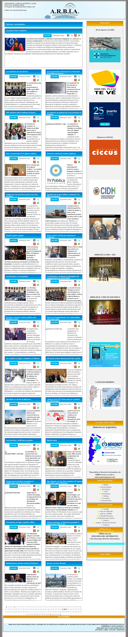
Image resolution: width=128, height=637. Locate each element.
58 (76, 609)
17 (48, 607)
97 (40, 614)
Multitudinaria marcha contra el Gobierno (22, 563)
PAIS (106, 491)
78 (49, 612)
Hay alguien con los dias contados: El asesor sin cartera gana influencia (64, 482)
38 (24, 609)
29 (78, 607)
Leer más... (47, 35)
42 (34, 609)
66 (19, 612)
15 (43, 607)
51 (56, 609)
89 (76, 612)
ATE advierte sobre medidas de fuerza (21, 113)
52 (59, 609)
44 (39, 609)
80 (53, 612)
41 (31, 609)
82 (59, 612)
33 (11, 609)
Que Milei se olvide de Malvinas (18, 399)
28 (75, 607)
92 (27, 614)
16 (45, 607)
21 (58, 607)
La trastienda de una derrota (17, 72)
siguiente (56, 614)
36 (19, 609)
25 (68, 607)
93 (30, 614)
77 (46, 612)
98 (42, 614)
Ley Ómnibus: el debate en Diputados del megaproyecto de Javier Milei (63, 277)
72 (33, 612)
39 (26, 609)
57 (73, 609)
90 (79, 612)
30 (80, 607)
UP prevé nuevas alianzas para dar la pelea (63, 358)
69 (26, 612)
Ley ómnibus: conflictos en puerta (19, 440)
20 (55, 607)
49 (51, 609)
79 (51, 612)
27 (73, 607)
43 (36, 609)
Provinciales (106, 494)
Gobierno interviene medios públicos (61, 154)
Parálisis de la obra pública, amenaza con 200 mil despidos (63, 195)
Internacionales (106, 487)
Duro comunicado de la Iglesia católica (21, 154)
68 (23, 612)
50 (54, 609)
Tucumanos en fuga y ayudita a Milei (20, 522)
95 (35, 614)
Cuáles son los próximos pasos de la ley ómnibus (22, 195)
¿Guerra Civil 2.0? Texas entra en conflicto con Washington (63, 400)
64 (13, 612)
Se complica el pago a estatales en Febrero (23, 358)
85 (66, 612)
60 (81, 609)
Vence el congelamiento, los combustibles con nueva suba (63, 318)
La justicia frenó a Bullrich (16, 31)
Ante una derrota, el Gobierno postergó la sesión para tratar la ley (63, 523)
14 (40, 607)
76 (43, 612)
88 (73, 612)
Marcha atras (52, 440)
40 (29, 609)
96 (37, 614)
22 (60, 607)
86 (69, 612)
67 (21, 612)
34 (14, 609)
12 (35, 607)
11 (33, 607)
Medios (106, 485)
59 (78, 609)
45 (41, 609)
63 (11, 612)
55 (68, 609)
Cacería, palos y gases (15, 235)
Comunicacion (106, 500)
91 (81, 612)
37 (21, 609)
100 (47, 614)
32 (9, 609)
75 (41, 612)
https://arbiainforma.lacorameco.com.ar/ (106, 544)
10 (31, 607)
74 (39, 612)
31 (6, 609)
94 (32, 614)
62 (9, 612)
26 (70, 607)
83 (61, 612)
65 (16, 612)
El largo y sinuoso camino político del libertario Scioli (21, 318)
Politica (106, 496)
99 (45, 614)
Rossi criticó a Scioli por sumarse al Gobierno (61, 236)
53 (61, 609)
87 (71, 612)
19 (53, 607)
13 (38, 607)
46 (44, 609)
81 (56, 612)
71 (31, 612)
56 (71, 609)
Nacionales (106, 489)
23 (63, 607)
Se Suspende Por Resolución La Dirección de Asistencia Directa (63, 72)
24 (65, 607)
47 (46, 609)
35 (16, 609)
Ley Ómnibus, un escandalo (17, 276)
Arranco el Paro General (56, 563)
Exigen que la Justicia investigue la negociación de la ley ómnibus (20, 482)
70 (29, 612)
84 (63, 612)
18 (50, 607)
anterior (10, 607)
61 (6, 612)
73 (36, 612)
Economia (106, 498)
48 (49, 609)
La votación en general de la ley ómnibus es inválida (64, 113)
